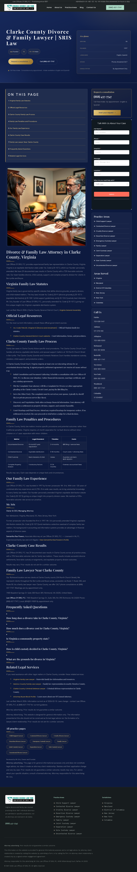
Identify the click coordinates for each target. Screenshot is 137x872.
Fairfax (96, 317)
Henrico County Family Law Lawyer (27, 684)
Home (49, 7)
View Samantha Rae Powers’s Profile (54, 540)
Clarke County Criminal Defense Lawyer (29, 688)
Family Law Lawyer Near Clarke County (24, 142)
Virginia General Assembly (70, 310)
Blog (81, 7)
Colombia (97, 393)
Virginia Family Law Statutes (20, 101)
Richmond (97, 346)
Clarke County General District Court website (31, 336)
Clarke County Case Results (20, 135)
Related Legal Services (18, 156)
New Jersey (98, 365)
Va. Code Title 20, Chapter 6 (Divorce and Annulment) (35, 328)
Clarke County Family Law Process (22, 114)
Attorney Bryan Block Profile (24, 697)
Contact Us (91, 7)
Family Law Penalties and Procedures (23, 121)
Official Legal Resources (18, 108)
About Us (58, 7)
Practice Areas (71, 7)
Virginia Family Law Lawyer (24, 679)
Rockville (97, 355)
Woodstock (98, 384)
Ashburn (97, 327)
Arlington (97, 336)
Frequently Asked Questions (20, 149)
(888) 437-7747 (103, 97)
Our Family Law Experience (19, 128)
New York (97, 374)
